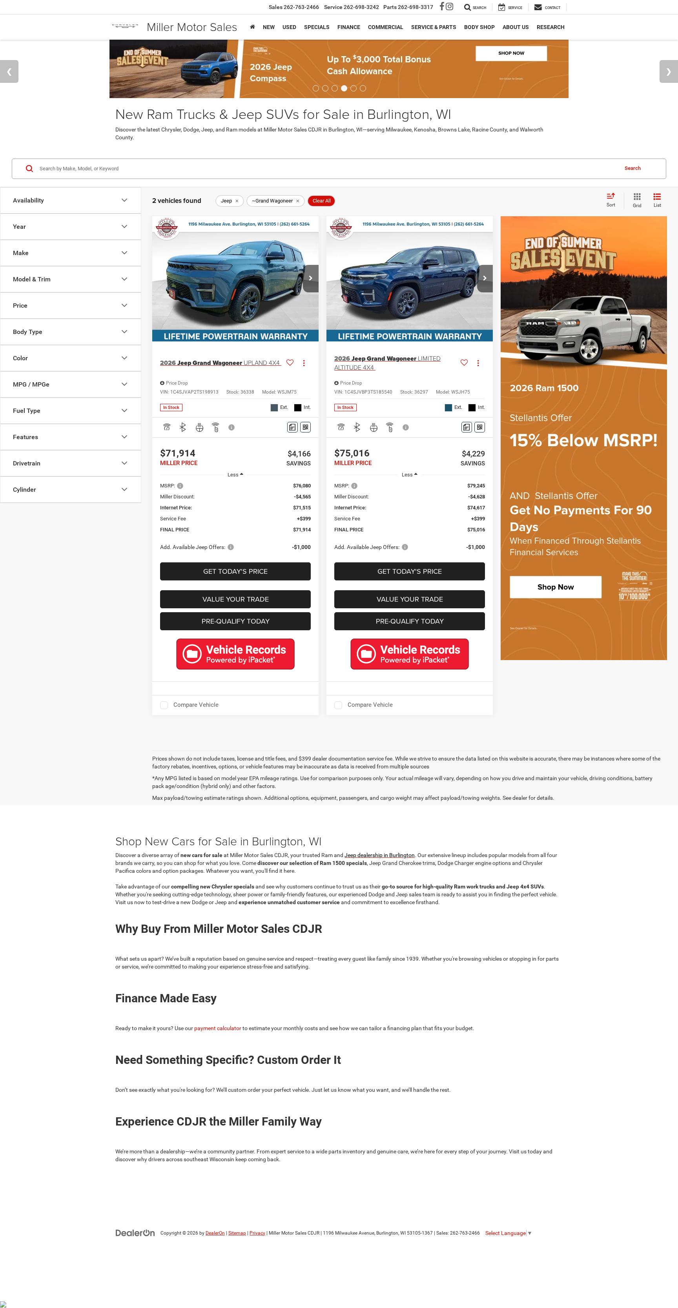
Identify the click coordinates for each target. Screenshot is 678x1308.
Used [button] (289, 27)
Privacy (257, 1233)
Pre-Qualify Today (236, 621)
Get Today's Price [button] (235, 571)
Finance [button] (348, 27)
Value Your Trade (235, 599)
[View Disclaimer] (232, 427)
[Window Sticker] (305, 427)
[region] (235, 520)
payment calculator (217, 1028)
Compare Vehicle (196, 704)
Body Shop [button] (479, 27)
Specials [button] (317, 27)
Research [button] (551, 27)
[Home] (252, 27)
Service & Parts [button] (433, 27)
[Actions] (304, 363)
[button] (311, 278)
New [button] (269, 27)
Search (633, 168)
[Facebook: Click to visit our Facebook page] (442, 7)
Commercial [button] (385, 27)
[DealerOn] (135, 1233)
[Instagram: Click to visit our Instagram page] (449, 7)
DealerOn (215, 1233)
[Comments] (292, 427)
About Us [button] (516, 27)
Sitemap (237, 1233)
